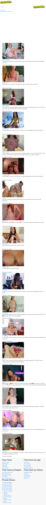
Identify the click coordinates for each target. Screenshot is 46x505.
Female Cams (5, 463)
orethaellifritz (5, 151)
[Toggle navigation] (2, 7)
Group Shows (27, 476)
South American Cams (7, 478)
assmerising (5, 382)
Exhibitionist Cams (28, 472)
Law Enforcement (8, 496)
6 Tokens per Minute (6, 482)
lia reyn (4, 359)
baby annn (4, 82)
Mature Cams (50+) (28, 468)
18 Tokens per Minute (7, 485)
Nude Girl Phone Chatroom (6, 11)
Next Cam (2, 10)
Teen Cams (26, 462)
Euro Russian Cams (6, 475)
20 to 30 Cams (27, 465)
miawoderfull (5, 267)
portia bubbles (5, 405)
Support (5, 492)
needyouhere (5, 105)
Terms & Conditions (8, 491)
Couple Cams (5, 466)
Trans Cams (4, 468)
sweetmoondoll (5, 174)
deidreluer (4, 451)
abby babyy (5, 221)
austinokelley (5, 336)
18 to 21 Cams (27, 463)
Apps (5, 501)
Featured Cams (5, 462)
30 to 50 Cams (27, 466)
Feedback (6, 494)
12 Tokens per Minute (7, 483)
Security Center (7, 495)
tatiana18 (4, 428)
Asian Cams (4, 476)
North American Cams (7, 472)
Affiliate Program (8, 502)
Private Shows (27, 475)
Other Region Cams (6, 473)
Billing (5, 498)
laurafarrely (5, 313)
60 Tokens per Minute (7, 488)
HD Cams (26, 473)
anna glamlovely (6, 59)
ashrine (4, 197)
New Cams (26, 478)
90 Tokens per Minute (7, 489)
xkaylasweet (5, 244)
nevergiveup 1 (5, 128)
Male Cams (4, 465)
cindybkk (4, 290)
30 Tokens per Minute (7, 486)
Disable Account (7, 499)
